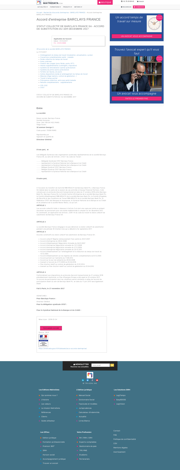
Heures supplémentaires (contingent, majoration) (58, 65)
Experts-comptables (87, 442)
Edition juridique (49, 438)
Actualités (42, 7)
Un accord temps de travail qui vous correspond (137, 14)
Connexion (139, 7)
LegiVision (120, 404)
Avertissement (119, 452)
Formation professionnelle (53, 442)
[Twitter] (87, 380)
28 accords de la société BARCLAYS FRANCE (54, 49)
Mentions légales (120, 448)
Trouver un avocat (50, 463)
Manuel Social (84, 395)
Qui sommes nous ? (49, 395)
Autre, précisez (46, 61)
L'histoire (45, 400)
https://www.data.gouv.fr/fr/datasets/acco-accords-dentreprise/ (63, 348)
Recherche (126, 7)
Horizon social (48, 455)
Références (46, 412)
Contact (116, 431)
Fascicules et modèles (87, 404)
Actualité (82, 417)
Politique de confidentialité (124, 439)
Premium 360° (48, 446)
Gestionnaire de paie (87, 446)
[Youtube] (97, 380)
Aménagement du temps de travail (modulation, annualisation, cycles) (66, 55)
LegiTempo (121, 395)
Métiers (77, 7)
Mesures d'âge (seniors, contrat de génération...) (58, 76)
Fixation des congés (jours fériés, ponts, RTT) (57, 63)
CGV (115, 443)
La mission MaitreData (50, 408)
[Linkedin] (83, 380)
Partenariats (84, 459)
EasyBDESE (121, 400)
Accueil (39, 12)
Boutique (105, 2)
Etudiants (83, 455)
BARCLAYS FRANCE (77, 12)
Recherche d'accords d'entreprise (56, 12)
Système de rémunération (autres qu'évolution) (57, 68)
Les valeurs (46, 404)
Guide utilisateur (48, 421)
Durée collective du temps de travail (54, 59)
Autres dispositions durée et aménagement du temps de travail (64, 74)
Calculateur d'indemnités (88, 412)
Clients (44, 417)
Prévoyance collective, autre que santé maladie (58, 80)
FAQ (115, 435)
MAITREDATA (50, 3)
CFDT (42, 87)
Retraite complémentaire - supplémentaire (56, 82)
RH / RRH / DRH (85, 438)
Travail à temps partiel (48, 78)
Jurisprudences (85, 408)
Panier (141, 1)
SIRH (44, 450)
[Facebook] (92, 380)
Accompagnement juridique (54, 459)
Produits (67, 7)
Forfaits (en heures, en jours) (51, 72)
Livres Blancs (84, 421)
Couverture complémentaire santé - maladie (57, 57)
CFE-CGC (44, 85)
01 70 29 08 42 (128, 1)
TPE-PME (83, 450)
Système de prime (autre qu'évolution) (54, 70)
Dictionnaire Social (86, 400)
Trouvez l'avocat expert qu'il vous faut (136, 47)
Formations (55, 7)
